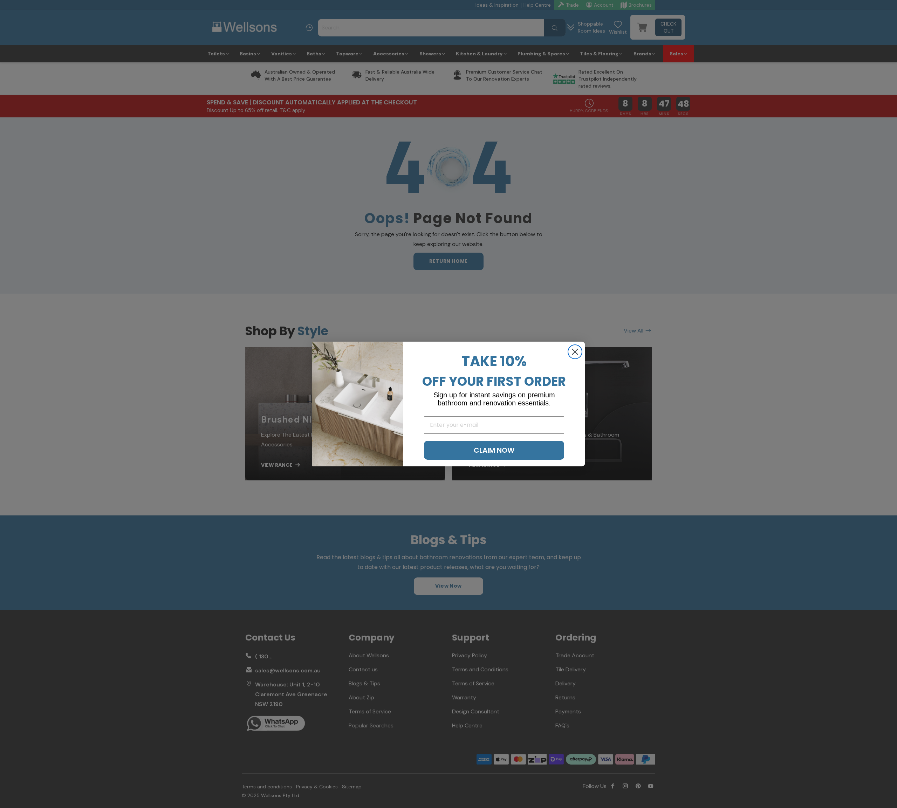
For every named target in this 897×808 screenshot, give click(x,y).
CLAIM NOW (494, 450)
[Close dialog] (575, 352)
